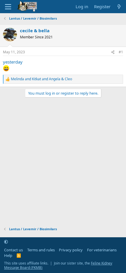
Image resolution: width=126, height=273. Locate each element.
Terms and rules (41, 249)
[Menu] (8, 7)
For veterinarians (102, 249)
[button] (6, 241)
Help (8, 255)
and (41, 79)
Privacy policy (71, 249)
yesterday (13, 62)
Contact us (13, 249)
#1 (121, 52)
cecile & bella (35, 30)
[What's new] (119, 6)
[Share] (113, 52)
